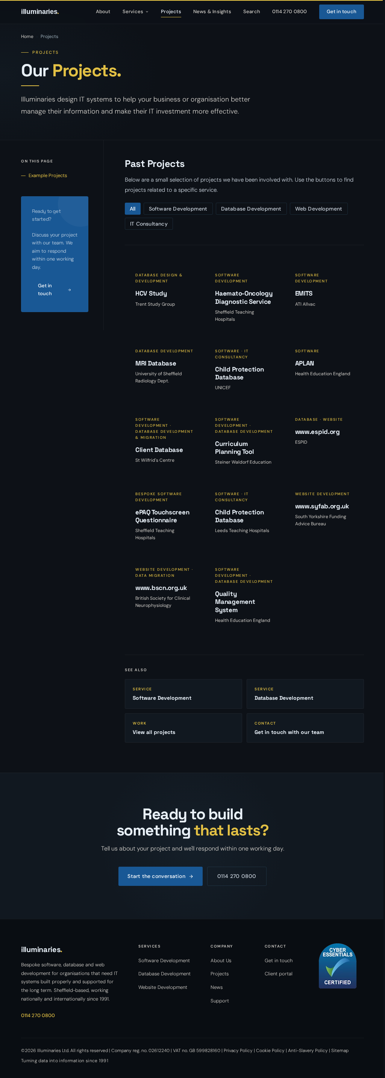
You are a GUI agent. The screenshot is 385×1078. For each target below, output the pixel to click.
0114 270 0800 (236, 876)
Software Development (178, 208)
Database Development (251, 208)
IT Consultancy (149, 223)
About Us (221, 960)
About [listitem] (103, 11)
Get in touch (45, 289)
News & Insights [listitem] (212, 11)
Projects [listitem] (171, 11)
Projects (220, 973)
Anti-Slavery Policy (308, 1051)
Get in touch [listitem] (341, 11)
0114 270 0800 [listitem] (289, 11)
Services (133, 11)
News (217, 987)
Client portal (279, 973)
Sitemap (340, 1051)
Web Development (319, 208)
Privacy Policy (238, 1051)
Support (220, 1001)
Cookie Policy (270, 1051)
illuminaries (40, 11)
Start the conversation (156, 876)
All (133, 208)
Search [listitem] (251, 11)
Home (27, 36)
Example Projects (48, 175)
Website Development (162, 987)
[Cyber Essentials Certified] (341, 966)
